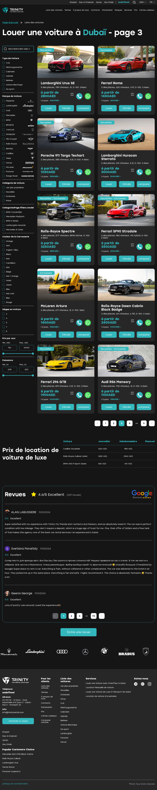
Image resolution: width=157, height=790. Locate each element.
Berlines (9, 80)
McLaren (10, 167)
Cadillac (9, 153)
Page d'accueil (10, 22)
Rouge (9, 302)
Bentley (9, 149)
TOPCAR (10, 130)
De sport (10, 89)
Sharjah (73, 2)
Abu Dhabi (108, 2)
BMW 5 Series (12, 221)
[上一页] (97, 423)
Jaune (8, 285)
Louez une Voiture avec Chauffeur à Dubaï (106, 683)
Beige (8, 272)
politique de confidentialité (15, 784)
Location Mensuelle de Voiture (100, 687)
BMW (8, 120)
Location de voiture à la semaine (101, 696)
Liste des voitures (54, 10)
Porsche (10, 171)
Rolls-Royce (11, 144)
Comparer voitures (46, 721)
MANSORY (10, 134)
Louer (48, 108)
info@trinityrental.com (13, 712)
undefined (123, 2)
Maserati (10, 101)
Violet (8, 280)
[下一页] (152, 423)
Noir (8, 259)
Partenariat (107, 10)
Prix (135, 10)
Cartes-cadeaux (146, 10)
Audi (8, 110)
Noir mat (10, 293)
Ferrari (9, 163)
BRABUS (10, 125)
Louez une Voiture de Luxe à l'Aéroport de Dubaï (108, 692)
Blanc (8, 254)
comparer (83, 108)
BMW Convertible (14, 212)
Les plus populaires (15, 187)
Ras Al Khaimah (86, 2)
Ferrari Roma (8, 767)
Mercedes (10, 115)
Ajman (99, 2)
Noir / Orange (12, 276)
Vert (8, 245)
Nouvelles (10, 192)
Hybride (9, 76)
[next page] (137, 423)
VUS (8, 63)
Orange (9, 241)
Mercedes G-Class (14, 229)
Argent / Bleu (12, 250)
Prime (8, 201)
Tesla (8, 158)
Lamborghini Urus (10, 763)
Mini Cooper (11, 139)
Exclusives (10, 196)
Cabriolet (10, 72)
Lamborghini (11, 106)
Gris (8, 267)
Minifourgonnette (14, 67)
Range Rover (12, 176)
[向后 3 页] (137, 423)
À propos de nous (81, 10)
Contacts (95, 10)
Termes (67, 10)
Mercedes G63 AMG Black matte (17, 754)
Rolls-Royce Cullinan (11, 758)
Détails (66, 108)
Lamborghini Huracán (16, 225)
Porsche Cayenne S (11, 771)
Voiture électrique (14, 85)
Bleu (8, 289)
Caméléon (10, 263)
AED (141, 2)
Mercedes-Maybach (15, 216)
